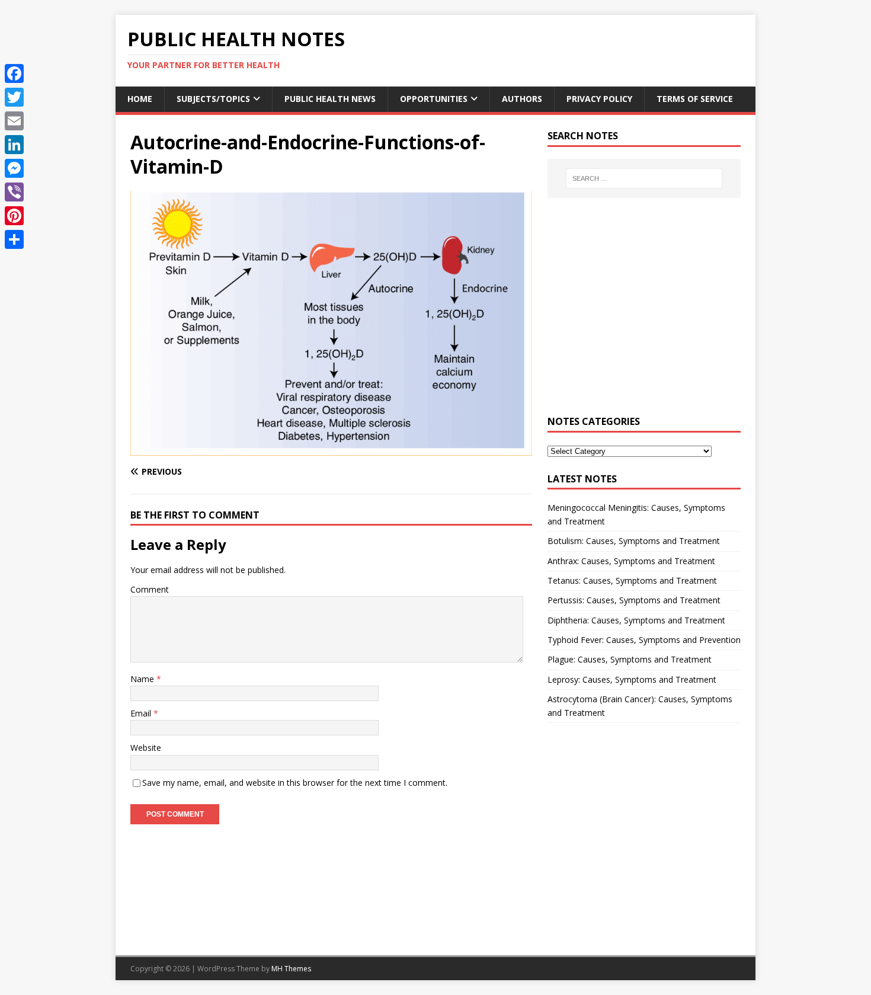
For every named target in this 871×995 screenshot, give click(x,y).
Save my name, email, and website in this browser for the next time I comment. (294, 782)
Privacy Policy (599, 98)
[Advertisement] (644, 313)
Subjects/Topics (213, 98)
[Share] (14, 239)
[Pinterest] (14, 216)
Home (139, 98)
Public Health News (330, 98)
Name (143, 678)
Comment (149, 589)
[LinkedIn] (14, 144)
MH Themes (291, 969)
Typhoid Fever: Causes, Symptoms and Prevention (644, 639)
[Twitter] (14, 97)
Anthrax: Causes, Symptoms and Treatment (631, 561)
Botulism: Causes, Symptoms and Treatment (633, 540)
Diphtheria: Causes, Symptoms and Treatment (636, 620)
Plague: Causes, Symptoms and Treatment (629, 659)
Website (145, 747)
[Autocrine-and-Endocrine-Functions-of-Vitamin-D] (331, 448)
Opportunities (433, 98)
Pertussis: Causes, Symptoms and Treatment (634, 600)
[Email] (14, 121)
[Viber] (14, 192)
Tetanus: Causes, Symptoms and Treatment (632, 580)
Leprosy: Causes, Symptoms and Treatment (631, 679)
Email (141, 713)
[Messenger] (14, 168)
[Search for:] (644, 178)
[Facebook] (14, 73)
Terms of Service (695, 98)
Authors (522, 98)
